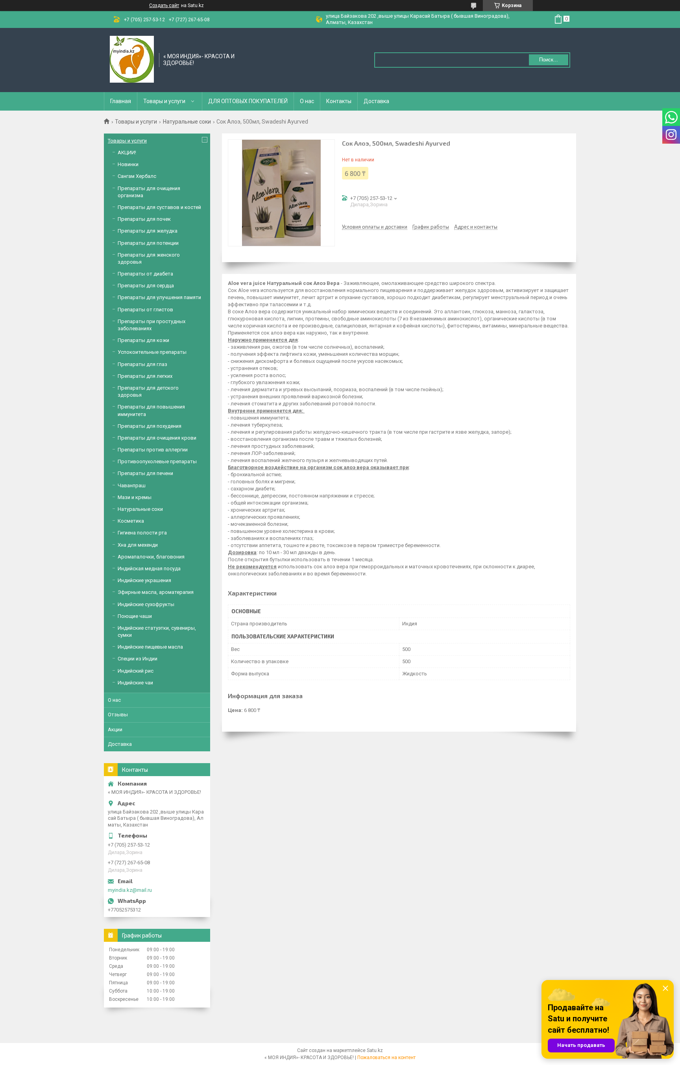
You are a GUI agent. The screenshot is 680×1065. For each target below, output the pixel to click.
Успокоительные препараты (152, 352)
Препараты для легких (145, 376)
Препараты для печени (145, 473)
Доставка (376, 101)
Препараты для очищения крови (157, 438)
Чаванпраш (132, 485)
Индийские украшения (144, 580)
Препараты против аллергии (153, 450)
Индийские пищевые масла (150, 647)
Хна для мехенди (138, 545)
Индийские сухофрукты (146, 604)
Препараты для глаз (142, 364)
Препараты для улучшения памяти (159, 297)
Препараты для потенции (148, 243)
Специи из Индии (137, 659)
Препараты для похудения (149, 426)
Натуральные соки (187, 121)
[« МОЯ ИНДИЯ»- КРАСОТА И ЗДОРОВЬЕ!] (132, 59)
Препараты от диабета (145, 274)
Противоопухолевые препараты (157, 461)
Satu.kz (375, 1050)
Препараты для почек (144, 219)
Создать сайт (164, 5)
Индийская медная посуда (149, 568)
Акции (115, 729)
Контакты (338, 101)
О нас (307, 101)
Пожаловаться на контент (386, 1057)
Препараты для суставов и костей (159, 207)
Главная (120, 101)
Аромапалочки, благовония (151, 557)
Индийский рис (135, 671)
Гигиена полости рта (142, 533)
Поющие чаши (135, 616)
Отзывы (118, 714)
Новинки (128, 164)
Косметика (131, 521)
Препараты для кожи (143, 340)
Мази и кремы (135, 497)
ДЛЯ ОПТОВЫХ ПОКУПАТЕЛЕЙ (248, 101)
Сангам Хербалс (137, 176)
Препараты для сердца (146, 285)
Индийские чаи (135, 683)
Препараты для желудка (147, 231)
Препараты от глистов (145, 309)
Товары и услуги (164, 101)
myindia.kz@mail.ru (130, 890)
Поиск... (548, 60)
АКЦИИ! (127, 152)
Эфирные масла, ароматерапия (156, 592)
